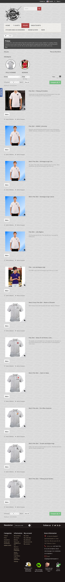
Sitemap (16, 561)
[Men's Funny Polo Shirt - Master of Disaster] (15, 312)
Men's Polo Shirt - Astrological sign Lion (40, 161)
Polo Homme (11, 72)
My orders (26, 535)
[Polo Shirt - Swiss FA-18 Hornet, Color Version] (15, 347)
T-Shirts (16, 25)
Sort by (6, 76)
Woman (25, 72)
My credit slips (27, 537)
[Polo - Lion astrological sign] (15, 277)
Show (23, 76)
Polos (25, 25)
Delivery (16, 539)
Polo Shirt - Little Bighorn (36, 232)
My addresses (27, 539)
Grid (57, 77)
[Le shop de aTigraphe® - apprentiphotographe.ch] (12, 13)
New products (17, 535)
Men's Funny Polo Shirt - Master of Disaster (42, 302)
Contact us (42, 1)
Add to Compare (21, 119)
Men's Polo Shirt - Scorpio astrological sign (41, 443)
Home (8, 25)
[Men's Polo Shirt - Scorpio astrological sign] (15, 453)
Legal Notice (17, 556)
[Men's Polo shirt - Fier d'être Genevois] (15, 418)
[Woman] (25, 64)
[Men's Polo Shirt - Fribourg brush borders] (15, 488)
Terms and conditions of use (17, 543)
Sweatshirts (36, 25)
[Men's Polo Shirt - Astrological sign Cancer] (15, 206)
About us (16, 546)
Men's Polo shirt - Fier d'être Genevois (40, 408)
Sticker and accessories (15, 30)
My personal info (28, 542)
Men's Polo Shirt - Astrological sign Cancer (41, 197)
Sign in (58, 1)
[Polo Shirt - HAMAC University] (15, 136)
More (6, 47)
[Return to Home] (5, 36)
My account (28, 533)
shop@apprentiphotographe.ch (51, 558)
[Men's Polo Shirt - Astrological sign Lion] (15, 171)
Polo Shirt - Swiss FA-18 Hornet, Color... (41, 338)
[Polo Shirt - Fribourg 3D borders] (15, 100)
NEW (43, 30)
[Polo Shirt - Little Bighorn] (15, 241)
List (60, 77)
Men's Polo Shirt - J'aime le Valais (39, 373)
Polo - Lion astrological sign (37, 267)
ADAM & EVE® (33, 30)
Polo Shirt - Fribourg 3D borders (38, 91)
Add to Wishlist (10, 119)
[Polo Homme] (10, 64)
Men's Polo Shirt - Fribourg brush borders (41, 479)
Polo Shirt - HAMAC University (38, 126)
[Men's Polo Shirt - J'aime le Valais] (15, 382)
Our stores (16, 537)
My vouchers (27, 544)
